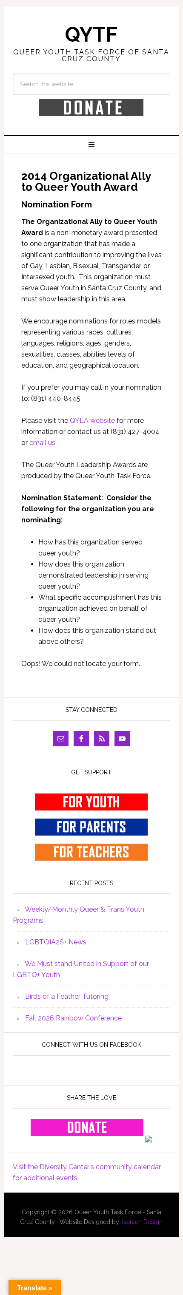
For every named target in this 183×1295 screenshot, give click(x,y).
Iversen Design (142, 1221)
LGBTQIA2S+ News (55, 942)
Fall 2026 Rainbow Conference (73, 1018)
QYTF (91, 34)
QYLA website (92, 421)
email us (42, 443)
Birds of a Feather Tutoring (67, 996)
